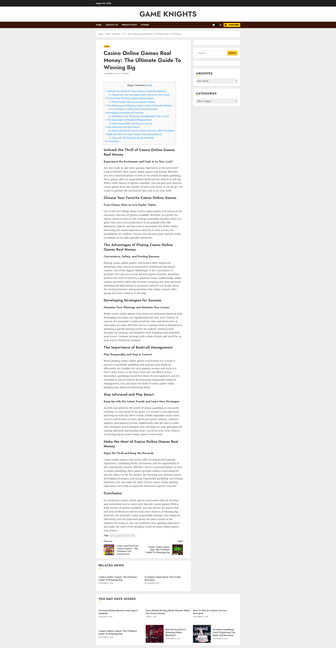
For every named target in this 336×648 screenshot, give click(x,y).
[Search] (220, 24)
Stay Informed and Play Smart (122, 126)
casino (113, 535)
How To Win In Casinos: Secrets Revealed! (210, 612)
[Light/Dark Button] (215, 25)
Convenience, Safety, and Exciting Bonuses (133, 108)
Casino (106, 46)
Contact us (111, 24)
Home (98, 24)
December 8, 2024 (173, 639)
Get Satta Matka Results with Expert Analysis (118, 612)
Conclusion (112, 141)
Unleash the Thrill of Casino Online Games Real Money (135, 91)
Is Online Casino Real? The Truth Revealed (162, 578)
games (119, 535)
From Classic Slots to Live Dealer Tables (132, 101)
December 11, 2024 (107, 583)
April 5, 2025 (152, 617)
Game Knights (168, 14)
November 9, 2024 (152, 583)
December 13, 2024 (201, 617)
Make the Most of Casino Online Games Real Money (133, 134)
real (132, 535)
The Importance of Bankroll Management (128, 119)
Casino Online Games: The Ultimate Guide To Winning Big (117, 578)
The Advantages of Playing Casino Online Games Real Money (138, 105)
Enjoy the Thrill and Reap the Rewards (131, 137)
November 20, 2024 (113, 74)
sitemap (145, 24)
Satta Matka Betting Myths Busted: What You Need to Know (168, 612)
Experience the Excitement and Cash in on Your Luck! (139, 94)
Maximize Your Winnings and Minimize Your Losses (139, 116)
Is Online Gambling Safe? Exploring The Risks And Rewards (224, 632)
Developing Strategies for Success (124, 112)
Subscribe (234, 24)
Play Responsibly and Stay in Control (130, 123)
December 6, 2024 (221, 639)
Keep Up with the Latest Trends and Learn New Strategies (141, 130)
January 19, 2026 (106, 617)
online (127, 535)
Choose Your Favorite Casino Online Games (129, 98)
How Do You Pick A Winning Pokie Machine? (176, 632)
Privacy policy (129, 24)
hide (149, 85)
